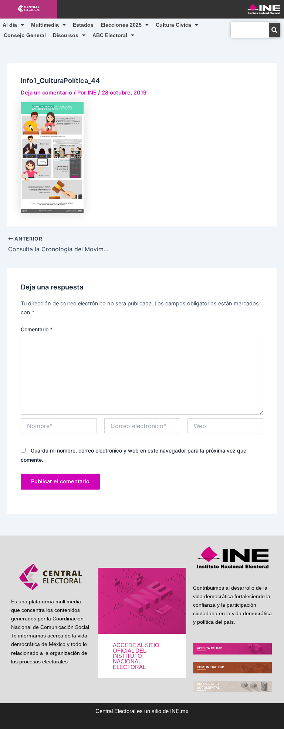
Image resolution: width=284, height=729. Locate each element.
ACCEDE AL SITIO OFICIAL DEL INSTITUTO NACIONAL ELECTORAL (136, 656)
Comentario (37, 329)
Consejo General (25, 35)
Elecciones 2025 (121, 25)
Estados (83, 25)
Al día (10, 25)
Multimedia (45, 25)
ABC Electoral (109, 35)
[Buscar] (274, 30)
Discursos (65, 35)
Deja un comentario (46, 92)
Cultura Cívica (173, 25)
